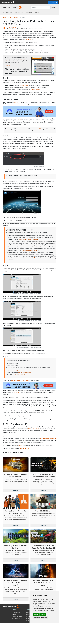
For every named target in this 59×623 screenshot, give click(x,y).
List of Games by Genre (24, 372)
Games (28, 620)
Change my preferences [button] (40, 617)
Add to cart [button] (52, 2)
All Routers (29, 616)
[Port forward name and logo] (8, 2)
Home (4, 17)
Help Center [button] (29, 12)
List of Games (19, 371)
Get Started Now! (9, 66)
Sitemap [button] (37, 12)
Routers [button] (5, 12)
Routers (10, 17)
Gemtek (16, 17)
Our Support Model (17, 616)
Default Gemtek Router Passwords (28, 239)
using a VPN (17, 102)
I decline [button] (43, 614)
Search (53, 7)
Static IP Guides (35, 89)
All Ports (28, 618)
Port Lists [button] (13, 12)
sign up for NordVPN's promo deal (20, 380)
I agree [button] (36, 614)
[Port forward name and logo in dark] (12, 7)
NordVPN (18, 119)
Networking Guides (17, 618)
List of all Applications (19, 374)
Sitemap (28, 609)
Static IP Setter (24, 85)
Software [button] (21, 12)
